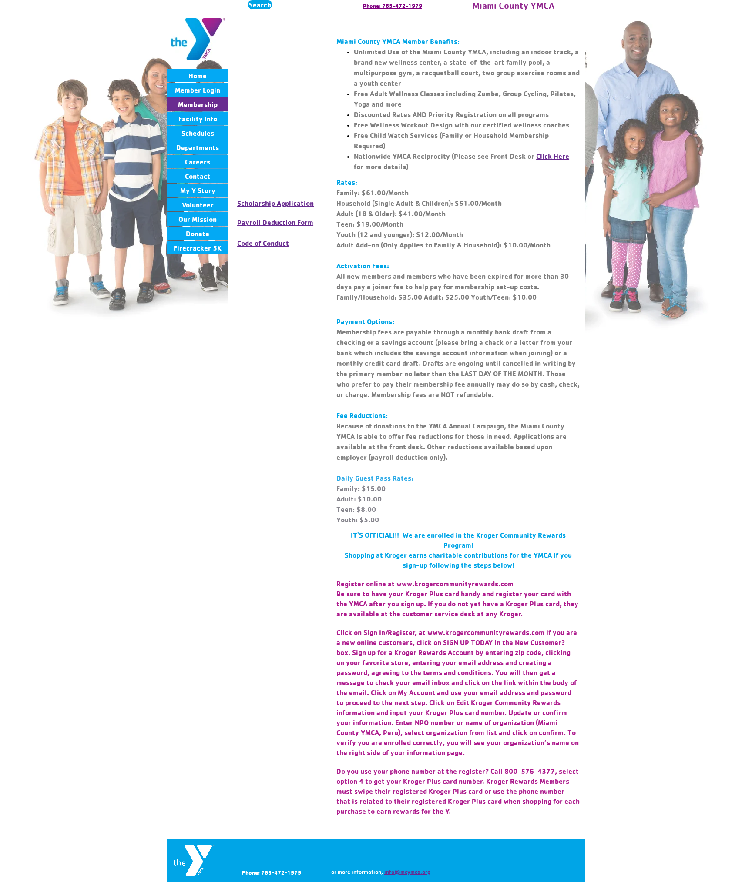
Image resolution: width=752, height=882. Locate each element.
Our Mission (197, 219)
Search (260, 4)
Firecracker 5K (198, 248)
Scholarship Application (275, 203)
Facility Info (197, 118)
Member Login (197, 90)
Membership (198, 104)
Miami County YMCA (513, 5)
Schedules (197, 133)
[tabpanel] (458, 95)
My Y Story (197, 190)
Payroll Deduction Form (275, 222)
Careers (197, 161)
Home (197, 75)
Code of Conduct (263, 243)
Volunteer (198, 204)
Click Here (552, 156)
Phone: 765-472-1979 (392, 5)
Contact (197, 176)
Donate (197, 233)
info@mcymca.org (407, 871)
